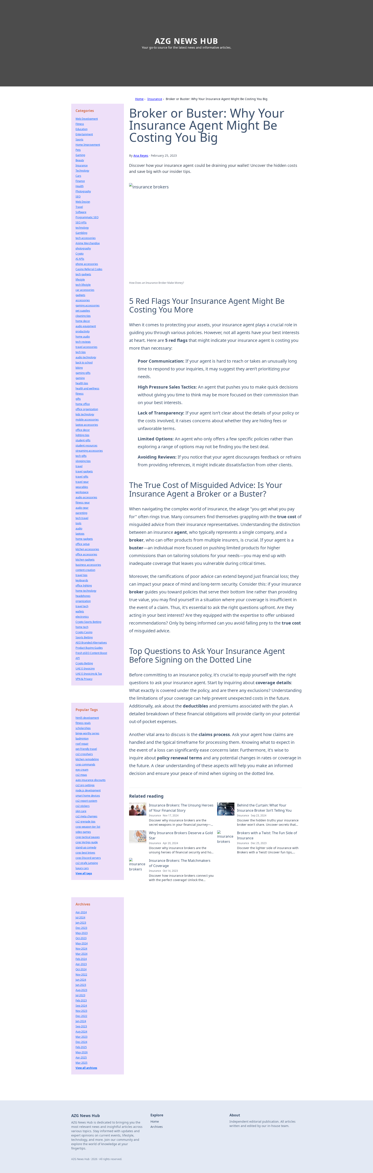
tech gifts (81, 456)
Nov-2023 (81, 1011)
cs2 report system (86, 801)
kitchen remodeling (87, 759)
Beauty (80, 160)
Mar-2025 (81, 1063)
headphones (83, 596)
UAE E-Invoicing (85, 668)
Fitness (80, 124)
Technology (82, 170)
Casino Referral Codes (89, 269)
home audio (83, 336)
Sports (79, 139)
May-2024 (82, 943)
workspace (82, 492)
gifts (78, 399)
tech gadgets (83, 274)
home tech (82, 627)
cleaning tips (83, 316)
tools (78, 523)
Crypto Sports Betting (88, 622)
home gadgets (84, 539)
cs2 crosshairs (84, 754)
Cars (78, 176)
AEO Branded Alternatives (91, 642)
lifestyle (80, 279)
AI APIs (80, 259)
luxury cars (82, 868)
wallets (80, 611)
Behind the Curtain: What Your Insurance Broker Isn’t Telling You (264, 808)
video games (83, 832)
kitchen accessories (87, 549)
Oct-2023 (81, 938)
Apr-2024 (81, 912)
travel (79, 466)
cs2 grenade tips (85, 821)
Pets (78, 150)
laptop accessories (87, 425)
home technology (86, 591)
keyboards (82, 580)
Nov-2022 (81, 974)
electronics (82, 616)
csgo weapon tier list (88, 827)
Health (80, 186)
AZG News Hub (186, 41)
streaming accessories (89, 451)
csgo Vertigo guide (87, 842)
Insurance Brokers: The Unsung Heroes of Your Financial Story (181, 808)
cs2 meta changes (86, 816)
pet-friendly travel (86, 749)
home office (83, 404)
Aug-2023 (81, 990)
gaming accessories (88, 305)
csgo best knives (85, 852)
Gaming (80, 155)
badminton (82, 738)
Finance (80, 181)
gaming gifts (83, 373)
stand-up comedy (86, 847)
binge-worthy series (87, 733)
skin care (81, 811)
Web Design (83, 202)
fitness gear (83, 502)
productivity (83, 331)
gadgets (80, 295)
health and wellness (87, 388)
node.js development (88, 790)
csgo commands (85, 764)
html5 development (87, 718)
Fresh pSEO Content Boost (91, 653)
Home (139, 99)
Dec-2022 (81, 1016)
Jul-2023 (80, 995)
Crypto (80, 253)
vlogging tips (83, 461)
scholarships (83, 728)
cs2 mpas (81, 775)
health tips (82, 383)
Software (81, 212)
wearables (82, 487)
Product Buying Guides (89, 648)
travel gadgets (84, 471)
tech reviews (83, 342)
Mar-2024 (81, 954)
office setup (83, 544)
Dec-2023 (81, 928)
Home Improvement (88, 145)
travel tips (81, 575)
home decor (83, 321)
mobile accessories (87, 419)
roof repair (82, 744)
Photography (83, 191)
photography (83, 248)
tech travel (82, 518)
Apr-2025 (81, 1057)
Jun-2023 (81, 985)
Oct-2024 (81, 969)
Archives (156, 1127)
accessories (83, 300)
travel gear (82, 482)
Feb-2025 (81, 1047)
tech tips (81, 352)
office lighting (84, 585)
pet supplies (83, 310)
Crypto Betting (84, 663)
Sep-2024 (81, 1005)
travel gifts (82, 476)
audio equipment (86, 326)
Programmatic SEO (87, 217)
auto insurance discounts (91, 780)
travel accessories (86, 347)
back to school (84, 362)
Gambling (81, 233)
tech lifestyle (83, 285)
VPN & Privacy (84, 679)
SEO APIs (81, 222)
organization (83, 601)
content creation (85, 570)
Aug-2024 (81, 1031)
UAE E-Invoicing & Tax (89, 674)
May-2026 (82, 1052)
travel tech (82, 606)
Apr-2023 (81, 964)
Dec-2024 (81, 1042)
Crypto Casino (84, 632)
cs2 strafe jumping (87, 863)
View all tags (84, 873)
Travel (79, 207)
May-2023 (82, 933)
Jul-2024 (80, 917)
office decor (83, 430)
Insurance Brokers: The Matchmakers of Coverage (179, 863)
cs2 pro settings (85, 785)
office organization (87, 409)
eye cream (82, 769)
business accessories (88, 565)
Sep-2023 (81, 1026)
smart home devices (88, 795)
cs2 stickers (83, 806)
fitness (80, 393)
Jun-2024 (81, 980)
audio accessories (86, 497)
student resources (86, 445)
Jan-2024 (81, 1021)
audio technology (86, 357)
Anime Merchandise (88, 243)
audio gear (82, 508)
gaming (80, 378)
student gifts (83, 440)
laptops (80, 534)
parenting (81, 513)
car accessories (85, 290)
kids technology (85, 414)
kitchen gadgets (85, 559)
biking (79, 368)
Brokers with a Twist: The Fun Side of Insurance (267, 835)
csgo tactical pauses (88, 837)
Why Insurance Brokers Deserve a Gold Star (181, 835)
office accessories (86, 554)
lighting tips (82, 435)
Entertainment (84, 134)
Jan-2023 (81, 922)
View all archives (86, 1068)
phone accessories (87, 264)
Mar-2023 (81, 1037)
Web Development (87, 119)
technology (82, 228)
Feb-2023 (81, 1000)
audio (79, 528)
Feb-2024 (81, 959)
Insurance (154, 99)
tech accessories (86, 238)
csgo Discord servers (88, 858)
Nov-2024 (81, 948)
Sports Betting (84, 637)
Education (81, 129)
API (78, 658)
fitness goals (83, 723)
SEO (78, 196)
